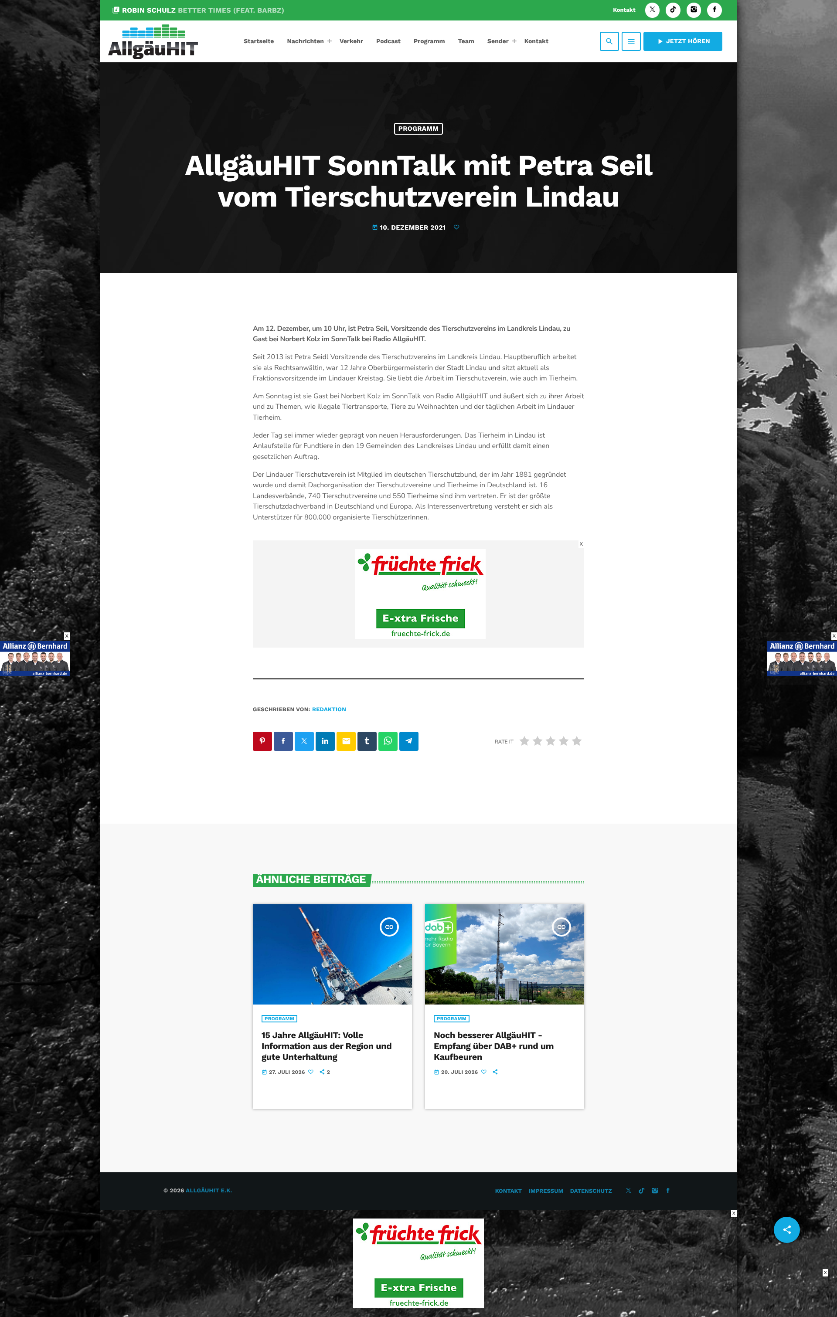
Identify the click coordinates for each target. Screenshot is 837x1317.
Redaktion (329, 709)
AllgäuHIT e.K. (209, 1191)
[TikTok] (673, 10)
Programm (418, 128)
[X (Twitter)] (652, 10)
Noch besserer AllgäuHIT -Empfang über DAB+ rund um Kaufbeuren (494, 1046)
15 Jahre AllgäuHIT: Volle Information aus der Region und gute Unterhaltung (326, 1046)
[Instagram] (694, 10)
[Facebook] (714, 10)
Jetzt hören (683, 41)
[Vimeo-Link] (153, 41)
